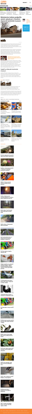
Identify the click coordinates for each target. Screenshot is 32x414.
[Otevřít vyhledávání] (30, 2)
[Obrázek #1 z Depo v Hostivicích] (3, 83)
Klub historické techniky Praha (14, 99)
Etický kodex (25, 410)
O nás (1, 410)
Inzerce (4, 410)
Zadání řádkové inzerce (12, 410)
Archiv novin (18, 410)
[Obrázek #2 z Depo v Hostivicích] (8, 83)
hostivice (7, 99)
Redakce (22, 410)
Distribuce (7, 410)
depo (4, 99)
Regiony (25, 2)
